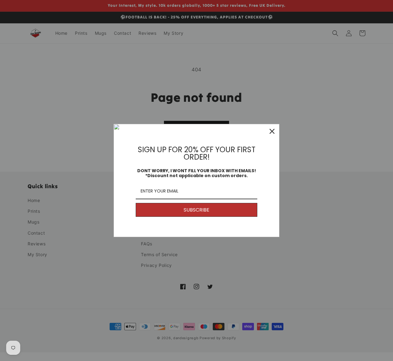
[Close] (272, 131)
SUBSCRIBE (196, 209)
